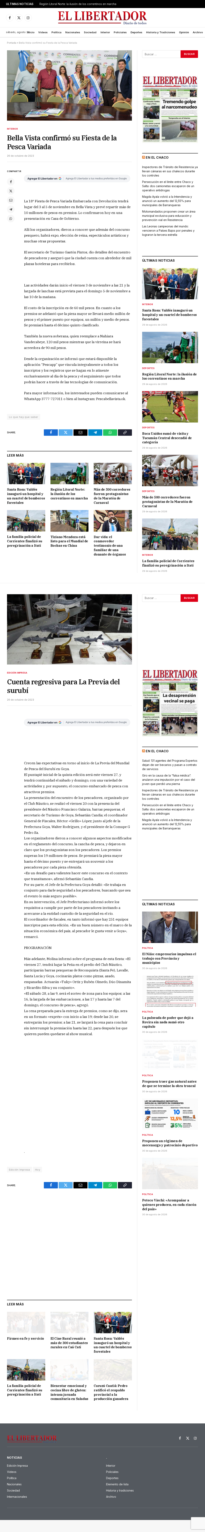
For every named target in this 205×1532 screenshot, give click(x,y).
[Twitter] (11, 191)
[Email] (11, 200)
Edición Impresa (17, 672)
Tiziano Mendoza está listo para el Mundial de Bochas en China (69, 541)
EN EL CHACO (157, 157)
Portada (11, 42)
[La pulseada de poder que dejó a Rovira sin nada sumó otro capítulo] (170, 991)
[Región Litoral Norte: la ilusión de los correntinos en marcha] (69, 473)
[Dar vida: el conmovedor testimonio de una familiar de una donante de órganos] (113, 521)
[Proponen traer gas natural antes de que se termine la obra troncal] (170, 1054)
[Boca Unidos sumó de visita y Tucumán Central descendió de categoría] (170, 407)
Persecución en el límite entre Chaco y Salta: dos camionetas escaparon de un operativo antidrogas (168, 186)
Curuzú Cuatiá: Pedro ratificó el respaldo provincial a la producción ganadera (111, 1392)
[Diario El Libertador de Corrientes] (102, 17)
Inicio (30, 32)
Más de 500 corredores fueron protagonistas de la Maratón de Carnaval (112, 495)
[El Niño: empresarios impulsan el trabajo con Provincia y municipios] (170, 927)
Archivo (198, 32)
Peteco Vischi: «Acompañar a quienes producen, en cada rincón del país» (169, 1204)
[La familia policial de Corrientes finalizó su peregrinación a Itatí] (26, 521)
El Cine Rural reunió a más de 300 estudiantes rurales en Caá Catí (69, 1342)
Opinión (184, 32)
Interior (105, 32)
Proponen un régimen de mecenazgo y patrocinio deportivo (170, 1143)
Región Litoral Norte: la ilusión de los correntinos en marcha (77, 4)
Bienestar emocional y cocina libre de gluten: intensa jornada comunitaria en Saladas (69, 1392)
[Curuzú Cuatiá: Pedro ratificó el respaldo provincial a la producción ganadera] (113, 1370)
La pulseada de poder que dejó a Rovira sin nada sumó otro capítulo (167, 1022)
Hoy (37, 1169)
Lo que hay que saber (23, 417)
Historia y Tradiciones (160, 32)
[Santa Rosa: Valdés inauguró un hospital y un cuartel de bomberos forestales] (26, 473)
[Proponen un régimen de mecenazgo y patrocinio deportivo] (170, 1114)
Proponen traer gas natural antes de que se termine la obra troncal (169, 1083)
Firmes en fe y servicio (25, 1338)
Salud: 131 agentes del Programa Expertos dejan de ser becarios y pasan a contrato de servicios (169, 765)
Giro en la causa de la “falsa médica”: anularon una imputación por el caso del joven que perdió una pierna (168, 780)
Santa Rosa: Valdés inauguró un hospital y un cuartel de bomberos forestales (26, 495)
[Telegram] (11, 209)
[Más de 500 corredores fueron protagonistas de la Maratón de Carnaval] (113, 473)
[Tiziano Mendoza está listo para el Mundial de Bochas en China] (69, 521)
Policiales (120, 32)
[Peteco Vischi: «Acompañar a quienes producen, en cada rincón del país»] (170, 1173)
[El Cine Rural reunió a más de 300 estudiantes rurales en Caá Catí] (69, 1322)
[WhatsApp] (11, 218)
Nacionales (72, 32)
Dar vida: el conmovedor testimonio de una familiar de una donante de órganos (110, 545)
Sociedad (90, 32)
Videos (43, 32)
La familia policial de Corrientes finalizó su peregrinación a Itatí (24, 541)
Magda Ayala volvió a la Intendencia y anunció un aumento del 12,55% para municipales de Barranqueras (167, 201)
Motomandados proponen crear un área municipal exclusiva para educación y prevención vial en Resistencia (168, 216)
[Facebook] (11, 182)
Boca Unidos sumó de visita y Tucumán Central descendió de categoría (167, 438)
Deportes (136, 32)
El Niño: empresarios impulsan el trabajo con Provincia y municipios (169, 958)
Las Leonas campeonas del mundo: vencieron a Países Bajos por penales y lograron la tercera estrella (168, 230)
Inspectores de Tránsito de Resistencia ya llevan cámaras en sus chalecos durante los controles (170, 171)
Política (56, 32)
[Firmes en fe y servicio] (26, 1322)
